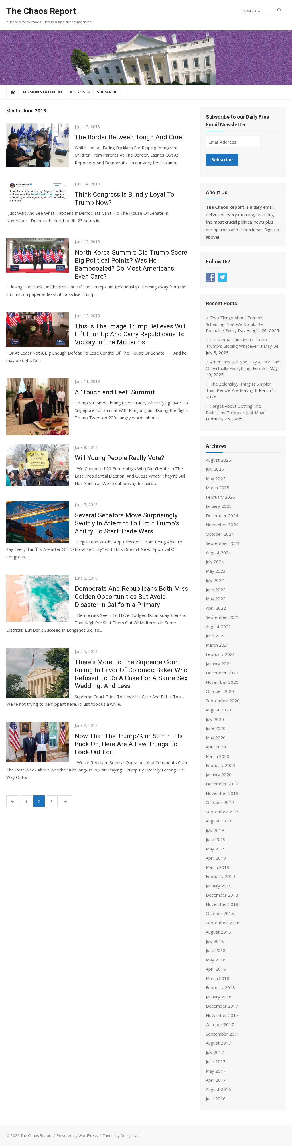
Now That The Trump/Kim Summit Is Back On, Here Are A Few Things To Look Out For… (128, 744)
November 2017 (222, 1015)
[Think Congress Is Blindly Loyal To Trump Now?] (37, 192)
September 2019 (223, 812)
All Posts (80, 92)
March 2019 (217, 867)
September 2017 (223, 1034)
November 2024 (222, 524)
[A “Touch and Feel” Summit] (37, 406)
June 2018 (216, 950)
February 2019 (220, 876)
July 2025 (215, 469)
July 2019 (215, 830)
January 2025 (219, 506)
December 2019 (222, 784)
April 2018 (216, 969)
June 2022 (216, 589)
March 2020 (217, 756)
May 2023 (216, 571)
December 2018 (222, 895)
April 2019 (216, 858)
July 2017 (215, 1052)
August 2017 (218, 1043)
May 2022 (216, 598)
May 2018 (216, 960)
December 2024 (222, 515)
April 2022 (216, 608)
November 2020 (222, 682)
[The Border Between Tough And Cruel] (37, 145)
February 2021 (220, 654)
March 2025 (217, 487)
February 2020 (220, 765)
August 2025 (218, 460)
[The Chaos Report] (146, 57)
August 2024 (218, 552)
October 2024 (220, 534)
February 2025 (220, 497)
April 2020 (216, 747)
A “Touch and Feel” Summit (115, 392)
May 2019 (216, 849)
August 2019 (218, 821)
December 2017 (222, 1006)
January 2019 (219, 886)
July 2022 (215, 580)
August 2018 (218, 932)
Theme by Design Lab (121, 1135)
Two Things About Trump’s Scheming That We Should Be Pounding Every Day (234, 324)
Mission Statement (43, 92)
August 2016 (218, 1089)
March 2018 (217, 978)
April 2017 (216, 1080)
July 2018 (215, 941)
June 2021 (216, 636)
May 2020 (216, 737)
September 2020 (223, 700)
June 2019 (216, 839)
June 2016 (216, 1098)
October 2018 (220, 913)
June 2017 (216, 1061)
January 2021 (219, 663)
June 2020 (216, 728)
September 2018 (223, 923)
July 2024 (215, 561)
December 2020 (222, 673)
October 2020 (220, 691)
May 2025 (216, 478)
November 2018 (222, 904)
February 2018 (220, 987)
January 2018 (219, 997)
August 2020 (218, 710)
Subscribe (107, 92)
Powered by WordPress (77, 1135)
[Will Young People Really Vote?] (37, 465)
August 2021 (218, 626)
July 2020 (215, 719)
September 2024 (223, 543)
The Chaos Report (41, 11)
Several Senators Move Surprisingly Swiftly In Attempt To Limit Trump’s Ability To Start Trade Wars (127, 523)
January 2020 (219, 774)
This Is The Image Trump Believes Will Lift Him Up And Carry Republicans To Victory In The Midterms (130, 334)
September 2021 (223, 617)
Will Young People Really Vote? (119, 457)
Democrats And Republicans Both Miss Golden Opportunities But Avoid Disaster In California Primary (131, 596)
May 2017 (216, 1071)
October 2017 (220, 1024)
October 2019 (220, 802)
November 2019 (222, 793)
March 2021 (217, 645)
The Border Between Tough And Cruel (129, 137)
